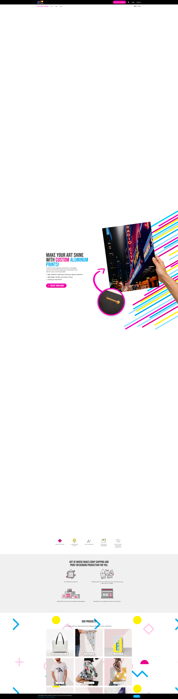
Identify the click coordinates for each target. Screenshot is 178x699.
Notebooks (117, 653)
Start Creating (120, 2)
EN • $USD (138, 6)
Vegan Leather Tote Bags (59, 653)
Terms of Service (50, 697)
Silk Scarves (88, 653)
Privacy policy (41, 697)
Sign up (139, 2)
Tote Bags (117, 682)
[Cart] (129, 2)
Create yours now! (56, 285)
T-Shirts (59, 682)
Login (133, 2)
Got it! (136, 696)
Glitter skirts (88, 682)
